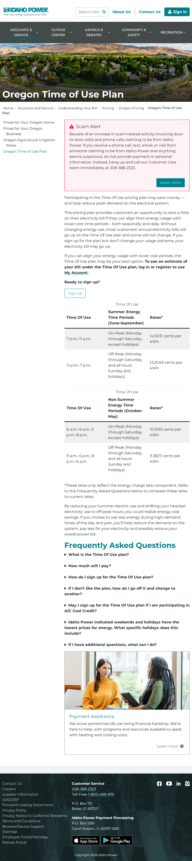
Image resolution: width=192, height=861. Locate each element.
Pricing (108, 108)
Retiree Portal (14, 842)
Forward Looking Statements (27, 805)
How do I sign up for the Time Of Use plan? (110, 577)
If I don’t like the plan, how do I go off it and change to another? (119, 591)
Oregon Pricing (131, 108)
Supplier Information (20, 794)
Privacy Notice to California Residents (34, 815)
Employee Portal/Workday (25, 837)
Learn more (170, 182)
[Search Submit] (104, 12)
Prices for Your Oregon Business (23, 131)
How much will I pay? (89, 566)
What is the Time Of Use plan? (98, 554)
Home (8, 108)
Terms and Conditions (21, 821)
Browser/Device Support (23, 826)
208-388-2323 (84, 789)
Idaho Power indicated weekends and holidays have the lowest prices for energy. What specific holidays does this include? (121, 628)
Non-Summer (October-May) (125, 555)
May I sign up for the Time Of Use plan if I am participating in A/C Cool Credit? (127, 608)
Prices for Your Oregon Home (28, 122)
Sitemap (9, 831)
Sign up (75, 293)
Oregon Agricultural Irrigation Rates (29, 143)
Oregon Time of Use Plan (25, 151)
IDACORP (10, 799)
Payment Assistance (91, 716)
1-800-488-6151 (101, 794)
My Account (76, 272)
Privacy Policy (14, 810)
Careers (9, 789)
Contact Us (12, 783)
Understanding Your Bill (77, 108)
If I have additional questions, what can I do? (112, 644)
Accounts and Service (35, 108)
